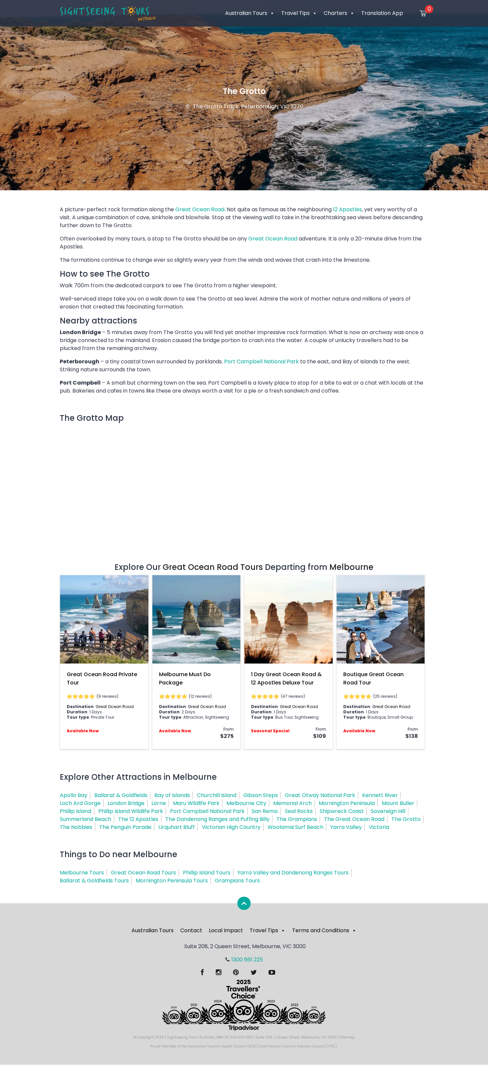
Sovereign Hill (388, 811)
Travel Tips (295, 13)
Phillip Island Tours (206, 872)
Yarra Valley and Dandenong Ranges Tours (293, 872)
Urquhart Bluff (176, 827)
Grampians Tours (237, 880)
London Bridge (126, 803)
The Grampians (297, 819)
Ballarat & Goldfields (120, 795)
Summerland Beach (85, 819)
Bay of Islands (172, 795)
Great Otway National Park (320, 795)
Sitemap (347, 1037)
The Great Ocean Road (354, 819)
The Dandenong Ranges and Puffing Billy (217, 819)
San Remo (265, 811)
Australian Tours (246, 13)
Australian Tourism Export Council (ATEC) (223, 1046)
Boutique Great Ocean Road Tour (373, 678)
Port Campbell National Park (261, 361)
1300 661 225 (247, 959)
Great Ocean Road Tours (213, 567)
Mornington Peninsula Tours (172, 880)
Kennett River (380, 795)
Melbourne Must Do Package (185, 678)
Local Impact (226, 930)
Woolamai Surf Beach (295, 827)
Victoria (379, 827)
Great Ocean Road (199, 209)
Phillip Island (75, 811)
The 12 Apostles (138, 819)
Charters (335, 13)
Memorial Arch (292, 803)
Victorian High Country (231, 827)
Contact (191, 930)
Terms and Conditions (320, 930)
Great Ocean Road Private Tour (102, 678)
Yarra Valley (346, 827)
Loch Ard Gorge (80, 803)
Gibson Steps (260, 795)
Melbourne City (246, 803)
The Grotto (406, 819)
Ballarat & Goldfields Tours (94, 880)
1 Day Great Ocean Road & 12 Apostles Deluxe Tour (286, 678)
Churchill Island (216, 795)
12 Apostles (347, 209)
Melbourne (351, 567)
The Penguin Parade (125, 827)
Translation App (382, 13)
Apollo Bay (73, 795)
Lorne (158, 803)
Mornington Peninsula (347, 803)
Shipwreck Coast (342, 811)
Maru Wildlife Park (196, 803)
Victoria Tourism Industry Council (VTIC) (302, 1046)
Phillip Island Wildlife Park (130, 811)
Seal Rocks (299, 811)
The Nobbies (76, 827)
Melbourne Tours (82, 872)
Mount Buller (398, 803)
